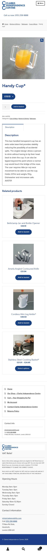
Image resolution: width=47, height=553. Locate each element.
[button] (41, 40)
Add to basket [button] (23, 232)
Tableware (24, 24)
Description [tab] (9, 127)
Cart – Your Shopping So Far (19, 398)
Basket (36, 547)
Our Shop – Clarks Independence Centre (23, 393)
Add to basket (19, 106)
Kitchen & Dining (15, 24)
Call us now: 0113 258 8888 (16, 15)
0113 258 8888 (11, 432)
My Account (12, 402)
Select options (23, 368)
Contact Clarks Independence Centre (22, 407)
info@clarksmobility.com (11, 430)
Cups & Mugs (33, 24)
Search (23, 549)
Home (6, 24)
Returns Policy (13, 411)
